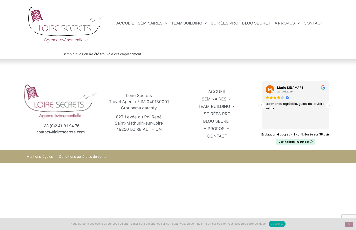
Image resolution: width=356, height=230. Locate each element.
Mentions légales (40, 156)
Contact (313, 23)
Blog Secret (256, 23)
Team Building (186, 23)
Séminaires (150, 23)
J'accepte (277, 223)
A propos (285, 23)
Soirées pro (224, 23)
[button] (152, 23)
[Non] (349, 224)
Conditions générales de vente (83, 156)
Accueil (125, 23)
